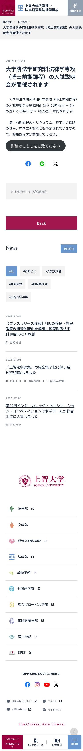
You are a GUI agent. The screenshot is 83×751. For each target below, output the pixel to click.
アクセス (52, 701)
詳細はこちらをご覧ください (35, 146)
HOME (7, 22)
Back (41, 223)
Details (69, 248)
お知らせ (20, 191)
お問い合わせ (19, 709)
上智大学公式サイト (22, 701)
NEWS (22, 22)
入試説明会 (39, 191)
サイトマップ (55, 709)
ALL (11, 271)
